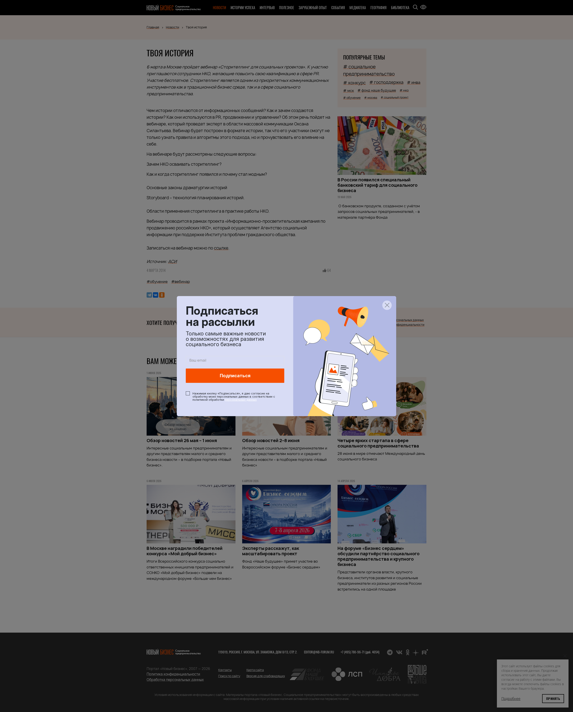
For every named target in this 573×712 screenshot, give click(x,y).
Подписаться (235, 375)
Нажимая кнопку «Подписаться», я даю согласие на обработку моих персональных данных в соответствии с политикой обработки (233, 396)
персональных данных (241, 399)
